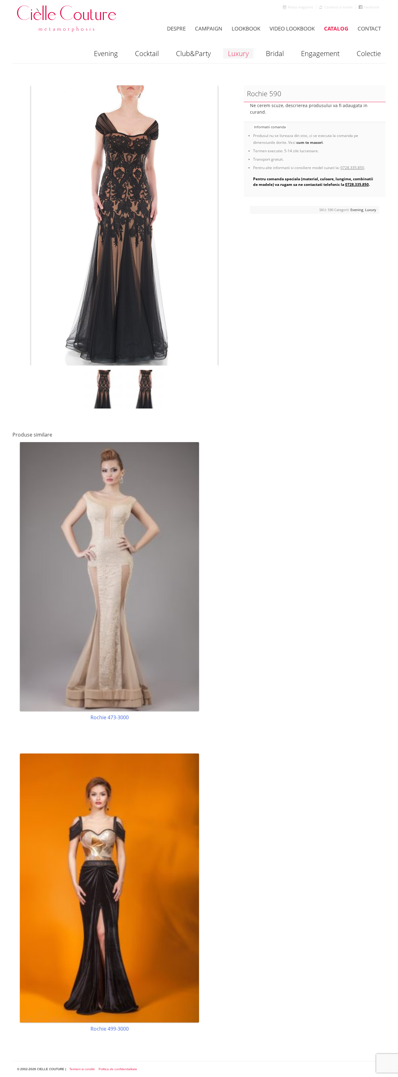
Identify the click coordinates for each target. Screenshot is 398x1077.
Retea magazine (300, 7)
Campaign (208, 28)
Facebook (371, 7)
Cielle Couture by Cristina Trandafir (67, 18)
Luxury (238, 53)
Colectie (369, 53)
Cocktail (147, 53)
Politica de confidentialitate (118, 1069)
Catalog (336, 28)
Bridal (275, 53)
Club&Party (193, 53)
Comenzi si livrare (338, 7)
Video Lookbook (292, 28)
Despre (176, 28)
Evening (106, 53)
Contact (369, 28)
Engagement (320, 53)
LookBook (246, 28)
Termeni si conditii (82, 1069)
